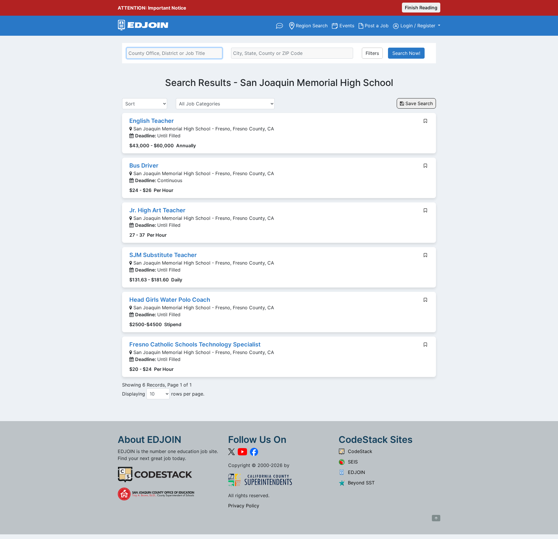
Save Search (418, 103)
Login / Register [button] (418, 25)
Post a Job (378, 25)
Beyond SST (360, 483)
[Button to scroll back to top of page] (436, 518)
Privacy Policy (243, 506)
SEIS (351, 462)
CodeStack (358, 451)
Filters (372, 53)
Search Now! (406, 53)
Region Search (313, 25)
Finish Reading (421, 7)
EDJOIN (355, 472)
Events (349, 25)
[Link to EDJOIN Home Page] (143, 25)
